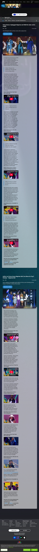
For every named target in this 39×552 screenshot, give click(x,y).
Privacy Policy (11, 547)
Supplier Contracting (32, 526)
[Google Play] (21, 537)
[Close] (37, 545)
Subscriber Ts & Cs (32, 522)
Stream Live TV (4, 522)
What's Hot (11, 523)
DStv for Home (18, 522)
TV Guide (10, 522)
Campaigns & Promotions (33, 523)
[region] (19, 548)
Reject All (34, 549)
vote (6, 469)
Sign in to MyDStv (25, 522)
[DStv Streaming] (14, 537)
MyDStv (6, 262)
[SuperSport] (18, 537)
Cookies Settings (4, 549)
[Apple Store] (24, 537)
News (10, 526)
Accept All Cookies (27, 549)
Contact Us (24, 526)
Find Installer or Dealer (19, 526)
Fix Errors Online (25, 523)
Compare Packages (18, 523)
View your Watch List (5, 523)
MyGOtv (11, 262)
